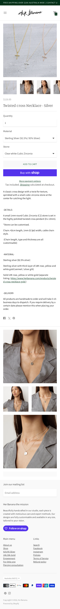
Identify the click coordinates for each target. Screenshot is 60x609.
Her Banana (22, 600)
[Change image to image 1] (10, 87)
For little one (9, 561)
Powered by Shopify (11, 603)
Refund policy (39, 561)
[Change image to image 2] (27, 87)
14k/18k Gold (9, 555)
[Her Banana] (30, 13)
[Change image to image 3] (43, 87)
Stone (6, 146)
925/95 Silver (9, 551)
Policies (36, 555)
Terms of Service (40, 558)
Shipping (25, 184)
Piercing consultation (13, 565)
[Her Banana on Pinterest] (5, 593)
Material (7, 131)
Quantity (7, 115)
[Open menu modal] (5, 13)
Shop (5, 548)
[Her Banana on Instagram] (9, 593)
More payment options (30, 181)
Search (36, 545)
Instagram (38, 551)
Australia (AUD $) (11, 578)
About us (7, 545)
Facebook (38, 548)
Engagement (9, 558)
